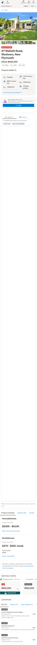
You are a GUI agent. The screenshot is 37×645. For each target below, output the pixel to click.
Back (6, 10)
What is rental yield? (8, 556)
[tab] (9, 117)
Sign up (29, 3)
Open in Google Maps (18, 124)
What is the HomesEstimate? (11, 531)
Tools (32, 6)
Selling (26, 6)
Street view (7, 124)
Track (19, 105)
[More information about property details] (15, 70)
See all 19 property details (11, 92)
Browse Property (6, 6)
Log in (33, 3)
